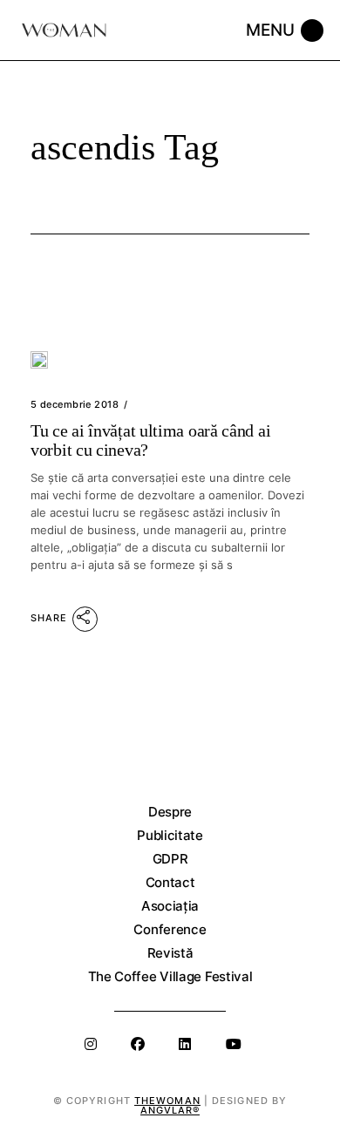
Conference (169, 929)
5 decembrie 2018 (75, 404)
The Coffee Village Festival (170, 976)
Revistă (170, 953)
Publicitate (170, 835)
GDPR (170, 858)
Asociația (170, 906)
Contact (170, 882)
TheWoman (167, 1100)
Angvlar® (170, 1110)
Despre (170, 811)
